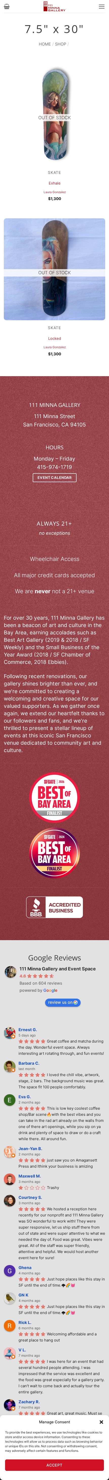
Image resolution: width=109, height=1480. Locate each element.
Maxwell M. (30, 1176)
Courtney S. (30, 1197)
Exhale (55, 183)
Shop (60, 44)
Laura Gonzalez (55, 192)
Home (45, 44)
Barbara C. (29, 1063)
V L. (22, 1349)
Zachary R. (29, 1401)
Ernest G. (28, 1029)
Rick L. (25, 1322)
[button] (101, 1422)
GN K (23, 1295)
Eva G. (25, 1096)
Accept (54, 1465)
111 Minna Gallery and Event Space (58, 968)
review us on (60, 1002)
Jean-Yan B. (30, 1148)
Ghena (25, 1267)
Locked (54, 338)
